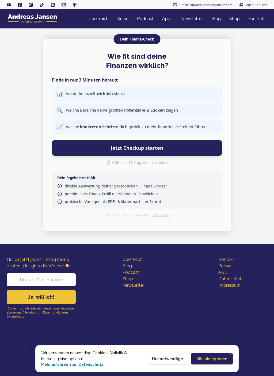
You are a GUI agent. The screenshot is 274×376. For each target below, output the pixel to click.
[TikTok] (42, 5)
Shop (128, 278)
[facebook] (20, 5)
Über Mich (132, 259)
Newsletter (133, 285)
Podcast (131, 272)
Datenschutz (160, 215)
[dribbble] (75, 5)
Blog (127, 265)
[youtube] (9, 5)
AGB (222, 272)
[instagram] (31, 5)
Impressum (229, 285)
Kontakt (226, 259)
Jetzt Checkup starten (137, 148)
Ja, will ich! (41, 297)
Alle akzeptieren (211, 358)
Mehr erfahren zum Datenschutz (72, 364)
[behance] (53, 5)
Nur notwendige (167, 358)
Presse (224, 265)
